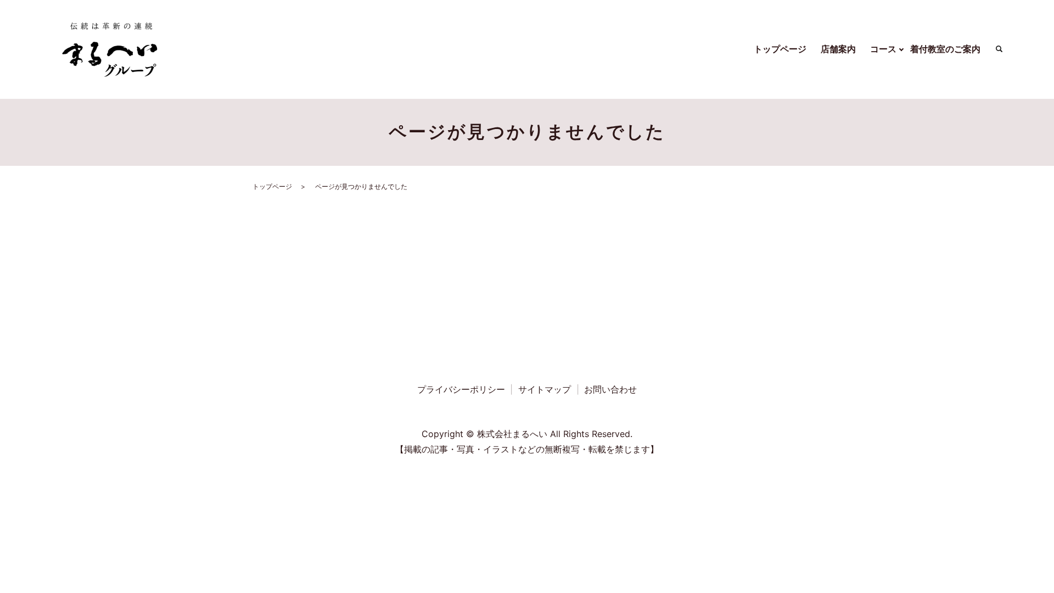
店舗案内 (838, 48)
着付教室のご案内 (945, 48)
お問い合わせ (610, 389)
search (999, 49)
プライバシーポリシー (461, 389)
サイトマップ (544, 389)
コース (883, 48)
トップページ (780, 48)
